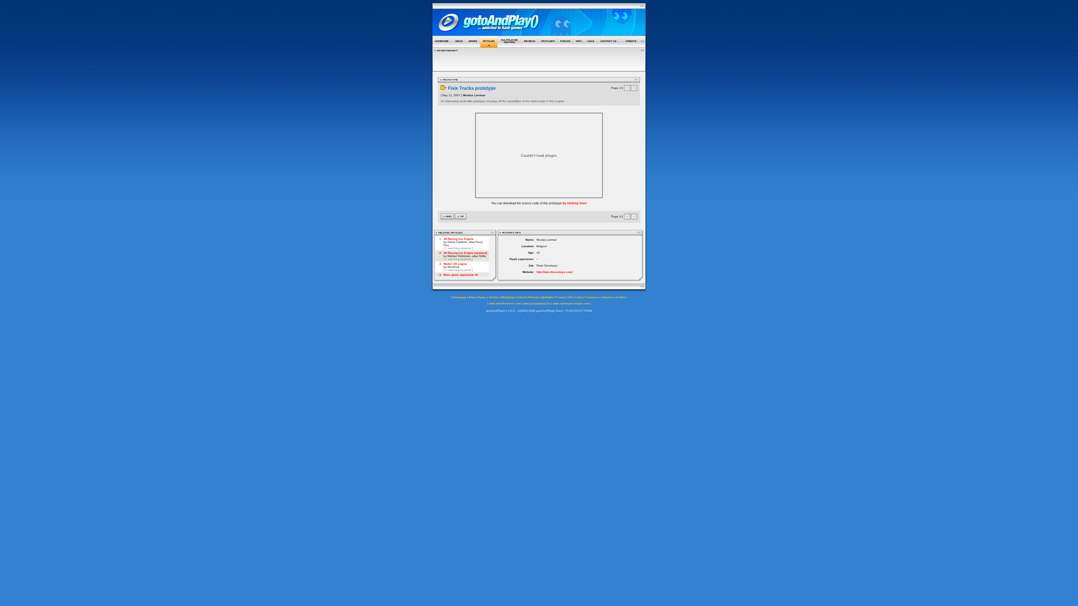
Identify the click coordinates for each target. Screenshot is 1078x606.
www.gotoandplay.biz (537, 303)
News (472, 297)
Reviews (533, 297)
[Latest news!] (458, 45)
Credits (620, 297)
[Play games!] (473, 45)
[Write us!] (608, 45)
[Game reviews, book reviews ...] (530, 45)
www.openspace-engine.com (571, 303)
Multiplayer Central (513, 297)
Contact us (592, 297)
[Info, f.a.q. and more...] (579, 45)
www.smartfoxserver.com (505, 303)
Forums (560, 297)
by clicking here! (575, 203)
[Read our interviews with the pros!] (548, 45)
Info (570, 297)
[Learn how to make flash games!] (488, 45)
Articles (494, 297)
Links (579, 297)
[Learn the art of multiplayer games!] (509, 45)
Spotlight (547, 297)
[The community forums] (565, 45)
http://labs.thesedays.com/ (554, 272)
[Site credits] (632, 45)
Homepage (459, 297)
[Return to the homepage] (442, 45)
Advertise (607, 297)
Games (482, 297)
